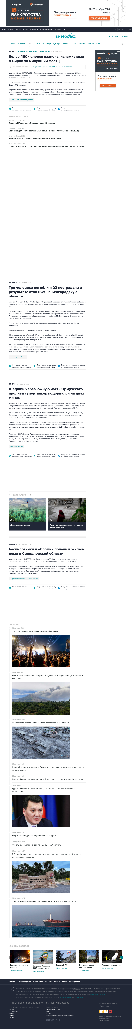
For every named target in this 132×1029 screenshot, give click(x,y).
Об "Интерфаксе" (22, 29)
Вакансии (48, 982)
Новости (81, 44)
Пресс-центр (38, 982)
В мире (30, 44)
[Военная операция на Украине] (20, 962)
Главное (12, 44)
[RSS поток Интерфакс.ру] (56, 1020)
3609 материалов (39, 971)
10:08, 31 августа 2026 (24, 544)
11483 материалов (16, 970)
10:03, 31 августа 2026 (24, 283)
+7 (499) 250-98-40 (65, 997)
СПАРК (11, 1010)
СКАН (48, 1012)
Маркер (11, 1015)
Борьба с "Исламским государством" (34, 52)
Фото (98, 44)
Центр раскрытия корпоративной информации (60, 1015)
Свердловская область (18, 579)
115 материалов (61, 968)
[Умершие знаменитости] (112, 962)
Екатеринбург (14, 210)
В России (21, 44)
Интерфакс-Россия (46, 29)
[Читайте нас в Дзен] (47, 1020)
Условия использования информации (110, 1016)
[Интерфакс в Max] (60, 1020)
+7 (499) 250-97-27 (80, 997)
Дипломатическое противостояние (86, 966)
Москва (65, 44)
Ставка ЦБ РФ (62, 965)
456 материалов (107, 968)
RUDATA (48, 1013)
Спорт (48, 44)
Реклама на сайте (61, 982)
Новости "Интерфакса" (53, 1010)
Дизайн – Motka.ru (104, 1020)
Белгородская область (18, 357)
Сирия (12, 100)
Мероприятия (74, 982)
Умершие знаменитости (111, 965)
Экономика (39, 44)
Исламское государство (24, 100)
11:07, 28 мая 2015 (56, 52)
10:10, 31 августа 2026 (24, 162)
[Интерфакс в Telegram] (50, 1020)
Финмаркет (58, 29)
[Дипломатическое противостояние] (89, 962)
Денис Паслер (27, 210)
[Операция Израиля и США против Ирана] (43, 963)
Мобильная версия (8, 29)
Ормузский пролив (16, 446)
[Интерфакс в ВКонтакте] (53, 1020)
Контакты (12, 982)
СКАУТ (11, 1013)
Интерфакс (66, 36)
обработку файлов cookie (97, 994)
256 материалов (84, 970)
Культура (56, 44)
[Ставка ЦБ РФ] (66, 962)
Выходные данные (104, 1018)
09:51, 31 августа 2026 (22, 384)
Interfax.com (34, 29)
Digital (73, 44)
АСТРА (11, 1017)
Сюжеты (90, 44)
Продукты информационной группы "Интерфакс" (39, 1002)
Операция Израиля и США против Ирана (41, 967)
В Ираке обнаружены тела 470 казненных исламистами (52, 67)
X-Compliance (13, 1012)
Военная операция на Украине (19, 966)
